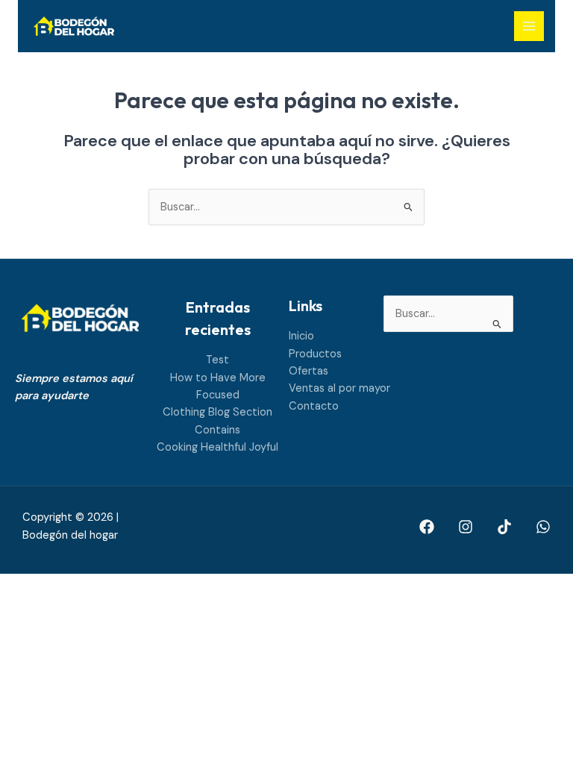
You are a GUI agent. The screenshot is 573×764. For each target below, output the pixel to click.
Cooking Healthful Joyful (217, 447)
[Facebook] (426, 526)
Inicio (301, 336)
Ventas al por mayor (339, 388)
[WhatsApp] (543, 526)
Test (217, 360)
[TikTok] (504, 526)
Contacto (314, 406)
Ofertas (308, 371)
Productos (315, 354)
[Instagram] (465, 526)
